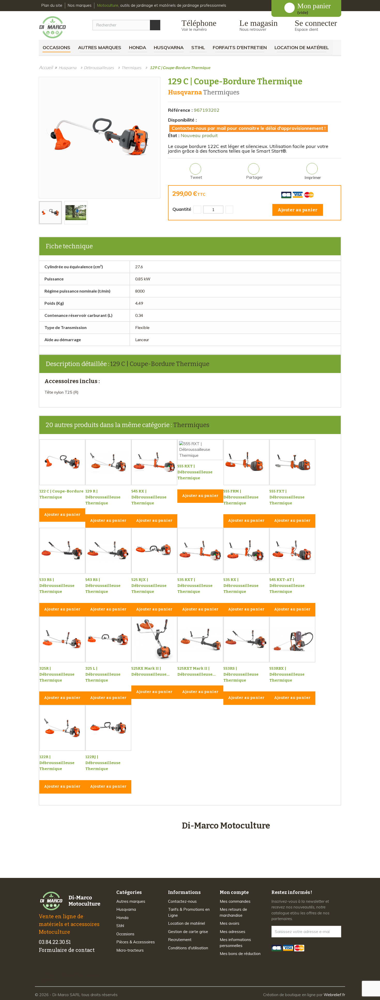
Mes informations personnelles (235, 942)
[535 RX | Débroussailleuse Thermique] (246, 551)
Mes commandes (235, 901)
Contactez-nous (182, 901)
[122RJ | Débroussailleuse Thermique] (108, 728)
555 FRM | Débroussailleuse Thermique (241, 497)
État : (173, 135)
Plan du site (51, 5)
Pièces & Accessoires (135, 941)
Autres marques (99, 47)
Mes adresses (232, 931)
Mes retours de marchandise (233, 912)
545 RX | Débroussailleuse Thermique (148, 497)
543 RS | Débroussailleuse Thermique (102, 585)
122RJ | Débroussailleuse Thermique (102, 763)
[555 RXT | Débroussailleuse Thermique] (200, 449)
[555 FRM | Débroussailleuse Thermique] (246, 462)
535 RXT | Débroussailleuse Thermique (194, 585)
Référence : (180, 110)
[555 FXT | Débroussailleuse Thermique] (292, 462)
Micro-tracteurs (130, 950)
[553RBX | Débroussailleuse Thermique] (292, 639)
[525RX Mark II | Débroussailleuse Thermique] (154, 639)
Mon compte (234, 892)
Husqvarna (169, 47)
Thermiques (191, 425)
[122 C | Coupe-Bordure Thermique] (62, 462)
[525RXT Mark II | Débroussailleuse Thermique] (200, 639)
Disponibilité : (182, 120)
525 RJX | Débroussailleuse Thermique (148, 585)
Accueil (46, 67)
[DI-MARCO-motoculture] (56, 27)
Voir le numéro (194, 29)
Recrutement (180, 939)
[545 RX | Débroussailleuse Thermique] (154, 462)
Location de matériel (302, 47)
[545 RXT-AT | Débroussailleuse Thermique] (292, 551)
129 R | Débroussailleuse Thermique (102, 497)
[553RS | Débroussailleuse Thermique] (246, 639)
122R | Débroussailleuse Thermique (56, 763)
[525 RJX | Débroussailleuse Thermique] (154, 551)
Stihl (198, 47)
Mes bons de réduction (240, 953)
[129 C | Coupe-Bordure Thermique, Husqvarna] (50, 212)
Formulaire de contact (67, 949)
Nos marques (80, 5)
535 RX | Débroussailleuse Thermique (241, 585)
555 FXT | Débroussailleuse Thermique (287, 497)
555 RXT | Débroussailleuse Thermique (194, 472)
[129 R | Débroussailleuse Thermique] (108, 462)
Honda (137, 47)
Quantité (181, 209)
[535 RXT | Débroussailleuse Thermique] (200, 551)
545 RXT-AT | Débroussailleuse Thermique (287, 585)
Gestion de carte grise (188, 931)
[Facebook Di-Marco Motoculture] (42, 966)
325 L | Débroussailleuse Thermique (102, 674)
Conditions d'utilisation (188, 947)
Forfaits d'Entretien (240, 47)
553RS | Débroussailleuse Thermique (241, 674)
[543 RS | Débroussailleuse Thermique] (108, 551)
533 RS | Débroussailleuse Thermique (56, 585)
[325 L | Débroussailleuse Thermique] (108, 639)
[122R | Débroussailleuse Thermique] (62, 728)
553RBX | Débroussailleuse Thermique (287, 674)
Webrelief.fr (334, 994)
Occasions (56, 47)
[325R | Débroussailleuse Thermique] (62, 639)
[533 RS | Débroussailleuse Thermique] (62, 551)
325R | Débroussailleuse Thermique (56, 674)
